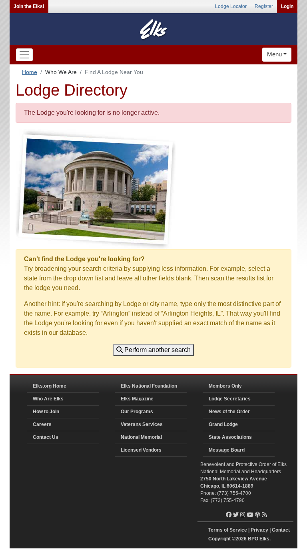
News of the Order (229, 411)
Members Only (225, 386)
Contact (281, 530)
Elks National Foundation (149, 386)
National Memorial (141, 437)
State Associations (230, 437)
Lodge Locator (231, 6)
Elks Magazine (137, 399)
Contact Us (45, 437)
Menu (274, 54)
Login (287, 6)
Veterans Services (142, 424)
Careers (42, 424)
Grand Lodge (223, 424)
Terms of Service (227, 530)
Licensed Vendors (141, 450)
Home (29, 72)
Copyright (219, 539)
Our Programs (137, 411)
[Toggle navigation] (24, 54)
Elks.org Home (49, 386)
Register (264, 6)
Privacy (259, 530)
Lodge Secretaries (230, 399)
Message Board (227, 450)
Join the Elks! (29, 6)
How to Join (46, 411)
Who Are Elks (48, 399)
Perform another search (157, 349)
